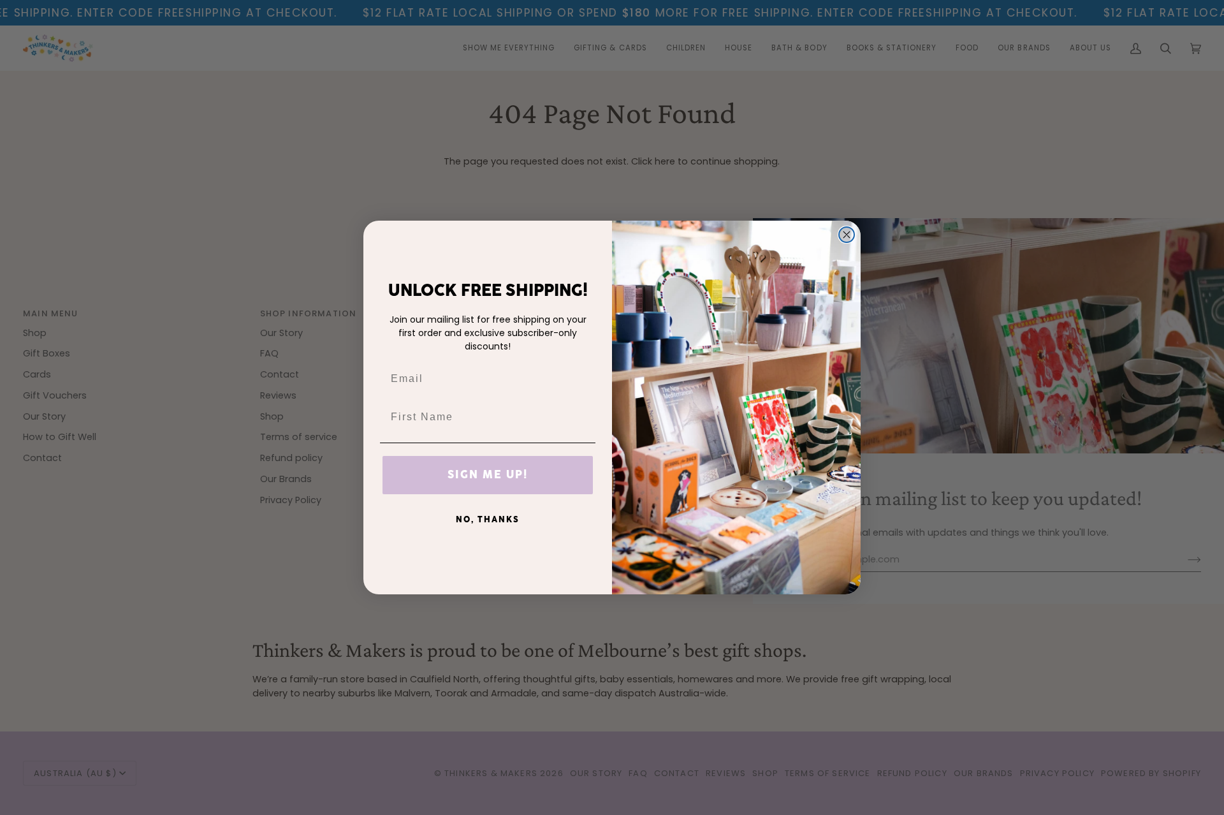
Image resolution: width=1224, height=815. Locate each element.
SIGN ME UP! (488, 475)
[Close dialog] (846, 234)
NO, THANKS (488, 520)
